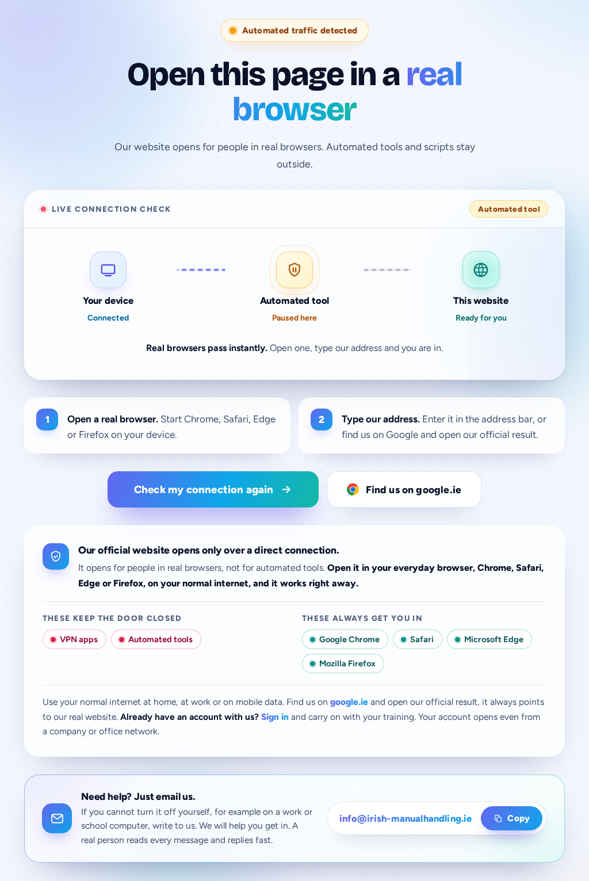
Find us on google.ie (414, 489)
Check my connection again (204, 489)
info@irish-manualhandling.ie (405, 818)
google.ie (349, 701)
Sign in (275, 716)
